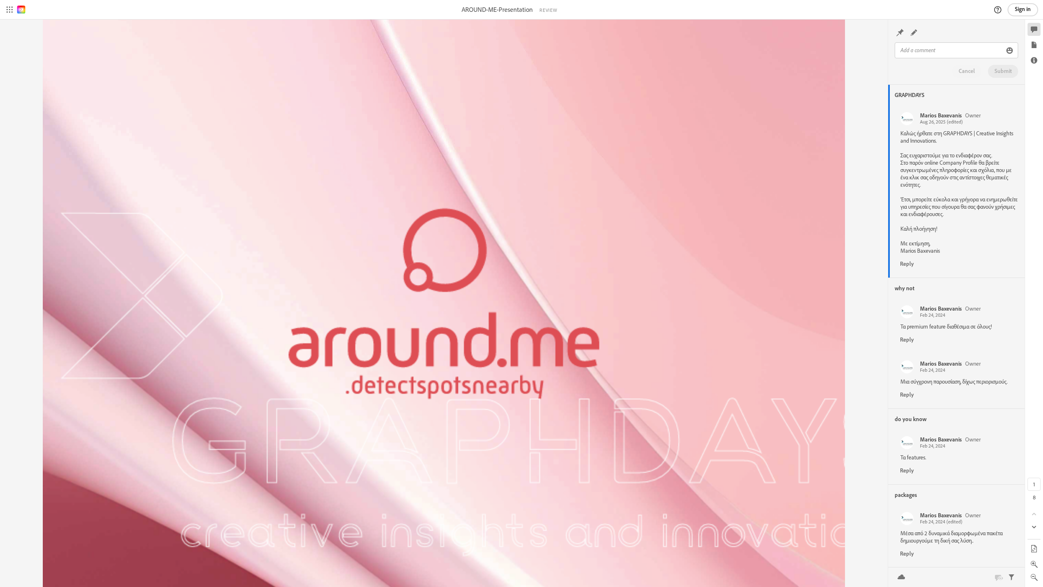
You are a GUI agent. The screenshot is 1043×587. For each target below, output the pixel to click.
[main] (444, 303)
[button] (997, 9)
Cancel (967, 71)
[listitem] (957, 191)
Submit (1003, 71)
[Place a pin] (900, 32)
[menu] (9, 9)
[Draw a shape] (913, 32)
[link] (21, 9)
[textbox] (949, 50)
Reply (907, 263)
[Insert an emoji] (1009, 50)
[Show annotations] (998, 577)
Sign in (1023, 9)
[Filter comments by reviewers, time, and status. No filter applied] (1011, 577)
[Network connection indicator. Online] (901, 577)
